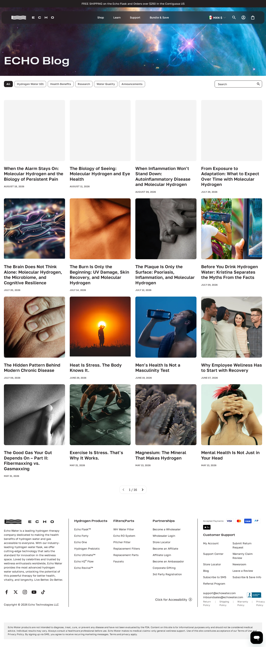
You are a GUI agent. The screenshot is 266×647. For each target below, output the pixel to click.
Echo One (80, 542)
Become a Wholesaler (167, 529)
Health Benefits (60, 84)
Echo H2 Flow (83, 561)
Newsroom (239, 564)
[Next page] (142, 490)
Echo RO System (124, 535)
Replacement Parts (125, 555)
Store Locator (161, 542)
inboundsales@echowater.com (223, 597)
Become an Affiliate (165, 548)
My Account (211, 543)
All (8, 84)
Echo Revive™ (83, 567)
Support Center (213, 553)
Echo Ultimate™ (84, 555)
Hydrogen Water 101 (30, 84)
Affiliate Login (162, 555)
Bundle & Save (159, 17)
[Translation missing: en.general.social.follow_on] (6, 592)
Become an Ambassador (168, 561)
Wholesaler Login (164, 535)
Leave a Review (243, 570)
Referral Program (214, 583)
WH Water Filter (123, 529)
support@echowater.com (219, 593)
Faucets (118, 561)
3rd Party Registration (167, 574)
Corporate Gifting (164, 567)
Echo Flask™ (82, 529)
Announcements (132, 84)
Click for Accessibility (171, 599)
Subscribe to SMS (214, 577)
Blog (206, 570)
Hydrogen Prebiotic (87, 548)
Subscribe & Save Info (247, 577)
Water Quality (106, 84)
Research (84, 84)
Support (135, 17)
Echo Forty (81, 535)
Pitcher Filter (121, 542)
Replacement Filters (126, 548)
